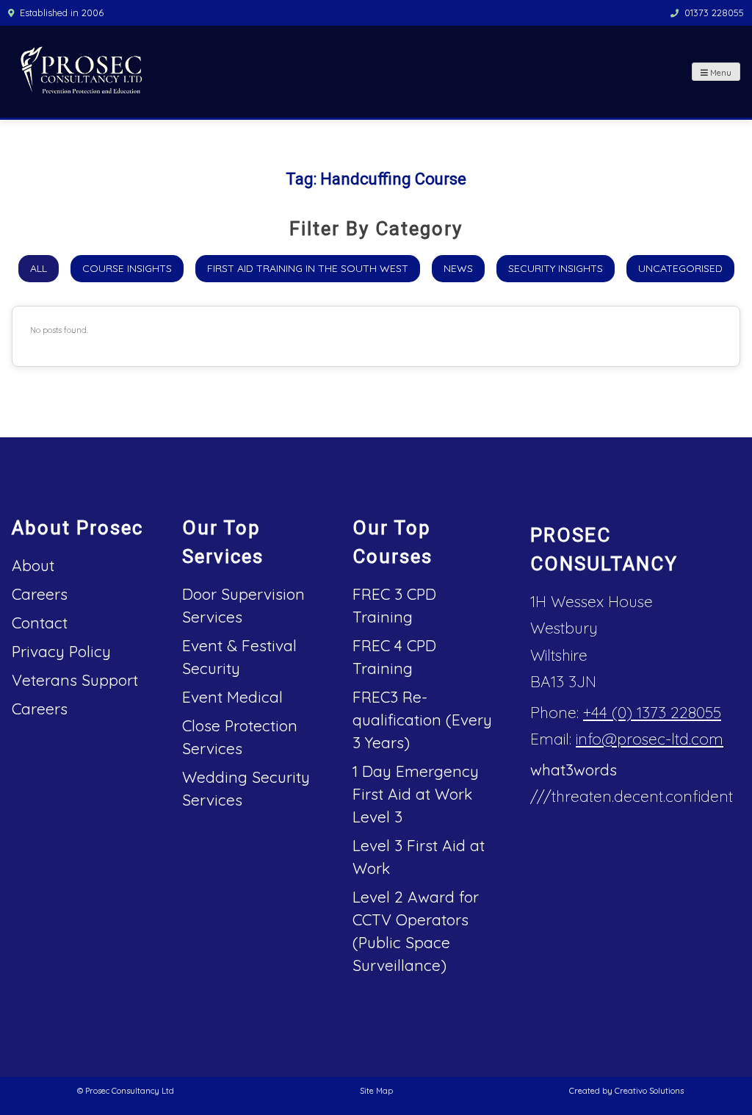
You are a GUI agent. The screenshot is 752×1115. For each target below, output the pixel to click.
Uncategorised (680, 268)
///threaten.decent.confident (631, 796)
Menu (719, 73)
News (458, 268)
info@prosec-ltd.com (649, 738)
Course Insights (127, 268)
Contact (40, 622)
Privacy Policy (61, 651)
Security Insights (555, 268)
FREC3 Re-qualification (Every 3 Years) (422, 719)
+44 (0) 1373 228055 (652, 712)
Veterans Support (75, 679)
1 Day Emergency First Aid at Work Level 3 (415, 793)
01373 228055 (714, 12)
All (38, 268)
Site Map (376, 1091)
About (33, 565)
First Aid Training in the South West (307, 268)
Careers (40, 593)
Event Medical (232, 696)
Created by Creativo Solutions (626, 1091)
